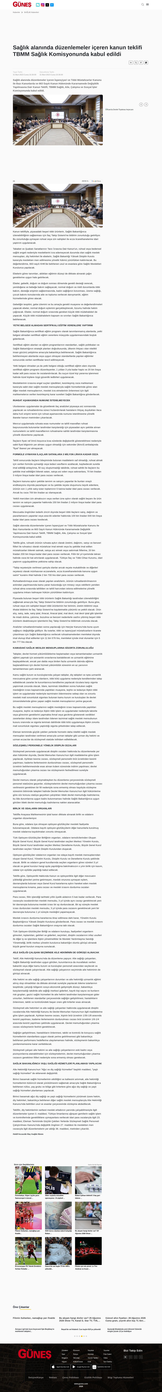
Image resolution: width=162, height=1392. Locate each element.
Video (105, 1358)
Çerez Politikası (70, 1377)
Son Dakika (107, 1362)
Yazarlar (106, 1350)
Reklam (53, 1377)
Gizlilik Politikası (93, 1377)
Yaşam (64, 1362)
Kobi (89, 1362)
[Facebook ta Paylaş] (141, 62)
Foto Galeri (107, 1354)
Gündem (65, 1350)
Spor (63, 1354)
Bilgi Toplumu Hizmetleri (121, 1377)
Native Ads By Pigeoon (95, 1164)
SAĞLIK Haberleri (31, 12)
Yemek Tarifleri (93, 1358)
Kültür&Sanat (78, 1362)
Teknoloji (76, 1358)
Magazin (65, 1358)
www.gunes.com (81, 1384)
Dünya (75, 1354)
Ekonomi (76, 1350)
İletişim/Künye (36, 1377)
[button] (141, 105)
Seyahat (91, 1350)
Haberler (16, 12)
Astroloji (90, 1354)
